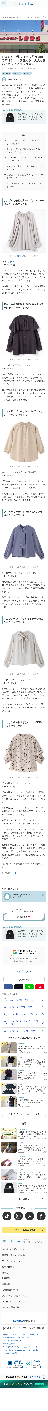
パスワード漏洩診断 (9, 1337)
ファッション (27, 17)
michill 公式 (40, 1138)
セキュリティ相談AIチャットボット (13, 1340)
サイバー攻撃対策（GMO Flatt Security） (15, 1350)
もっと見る (24, 1198)
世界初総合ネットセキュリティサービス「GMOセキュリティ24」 (22, 1334)
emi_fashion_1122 (41, 1053)
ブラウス (17, 73)
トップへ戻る (22, 971)
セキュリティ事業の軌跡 (10, 1353)
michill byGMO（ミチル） (11, 17)
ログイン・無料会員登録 (24, 1230)
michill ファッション (14, 79)
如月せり (44, 1165)
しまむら (7, 73)
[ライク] (45, 2)
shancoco (43, 1107)
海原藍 (44, 1152)
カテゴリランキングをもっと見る (23, 1114)
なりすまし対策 (33, 1350)
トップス (28, 73)
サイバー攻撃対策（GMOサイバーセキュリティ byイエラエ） (21, 1347)
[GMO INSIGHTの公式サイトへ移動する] (24, 1319)
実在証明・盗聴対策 (9, 1344)
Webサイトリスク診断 (23, 1337)
